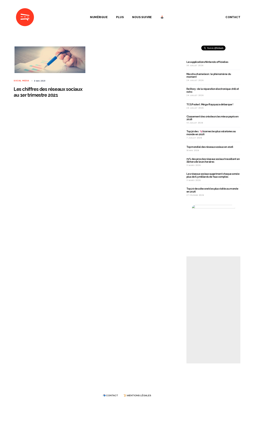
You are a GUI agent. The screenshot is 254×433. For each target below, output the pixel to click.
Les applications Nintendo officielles (207, 62)
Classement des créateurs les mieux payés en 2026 (212, 118)
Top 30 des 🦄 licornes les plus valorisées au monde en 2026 (211, 133)
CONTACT (232, 17)
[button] (210, 17)
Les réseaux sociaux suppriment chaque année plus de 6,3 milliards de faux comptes (212, 175)
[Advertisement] (213, 310)
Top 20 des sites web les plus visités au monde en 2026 (212, 190)
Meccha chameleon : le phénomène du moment (208, 75)
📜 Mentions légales (137, 395)
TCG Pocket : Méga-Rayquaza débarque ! (209, 104)
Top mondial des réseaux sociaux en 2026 (209, 147)
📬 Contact (110, 395)
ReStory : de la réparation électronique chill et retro (212, 90)
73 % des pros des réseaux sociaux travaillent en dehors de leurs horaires (213, 160)
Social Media (21, 81)
